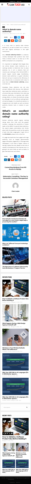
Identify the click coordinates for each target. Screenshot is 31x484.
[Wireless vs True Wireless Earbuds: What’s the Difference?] (15, 337)
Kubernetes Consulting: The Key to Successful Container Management (15, 177)
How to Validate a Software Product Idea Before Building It (14, 438)
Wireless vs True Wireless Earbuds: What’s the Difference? (13, 348)
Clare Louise (6, 33)
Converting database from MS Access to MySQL (15, 168)
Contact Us (12, 1)
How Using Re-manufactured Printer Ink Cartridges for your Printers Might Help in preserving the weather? (15, 220)
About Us (19, 1)
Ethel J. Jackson (7, 302)
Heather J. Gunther (8, 351)
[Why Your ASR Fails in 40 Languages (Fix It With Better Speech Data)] (15, 361)
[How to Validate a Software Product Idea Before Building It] (15, 288)
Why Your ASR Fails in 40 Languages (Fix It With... (8, 471)
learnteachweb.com (18, 479)
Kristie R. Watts (7, 326)
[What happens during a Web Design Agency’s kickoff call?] (15, 312)
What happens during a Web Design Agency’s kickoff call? (13, 324)
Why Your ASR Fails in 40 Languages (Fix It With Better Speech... (15, 373)
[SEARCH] (27, 407)
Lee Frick (6, 375)
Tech (3, 27)
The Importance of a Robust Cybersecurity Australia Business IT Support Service (15, 267)
